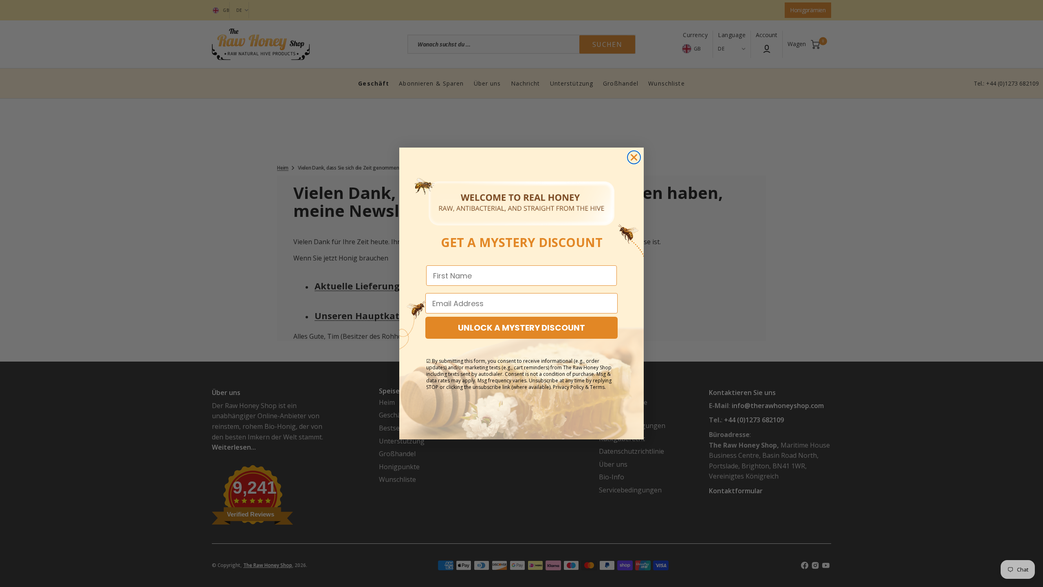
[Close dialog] (633, 157)
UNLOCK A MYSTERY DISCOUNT (521, 327)
